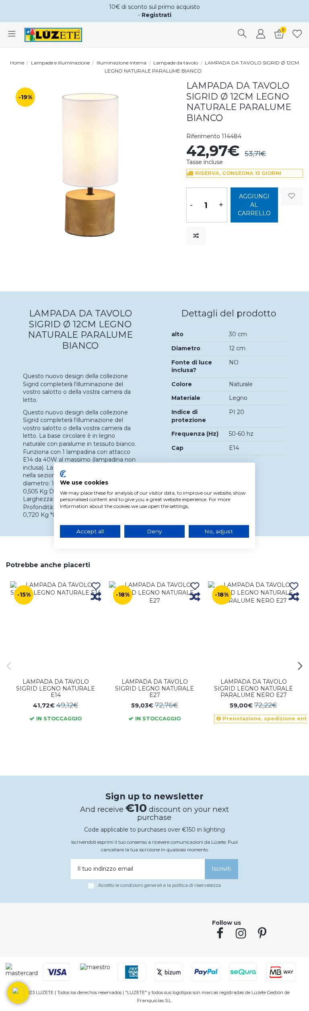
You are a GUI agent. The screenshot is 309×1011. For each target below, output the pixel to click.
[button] (18, 993)
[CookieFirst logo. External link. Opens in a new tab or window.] (63, 474)
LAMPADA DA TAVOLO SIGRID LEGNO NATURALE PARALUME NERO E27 (253, 688)
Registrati (156, 15)
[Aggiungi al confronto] (196, 236)
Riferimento (203, 136)
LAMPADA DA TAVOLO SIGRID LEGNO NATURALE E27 (154, 688)
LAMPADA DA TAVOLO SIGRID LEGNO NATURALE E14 (55, 688)
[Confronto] (96, 597)
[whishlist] (297, 34)
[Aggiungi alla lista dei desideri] (292, 196)
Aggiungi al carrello (254, 205)
